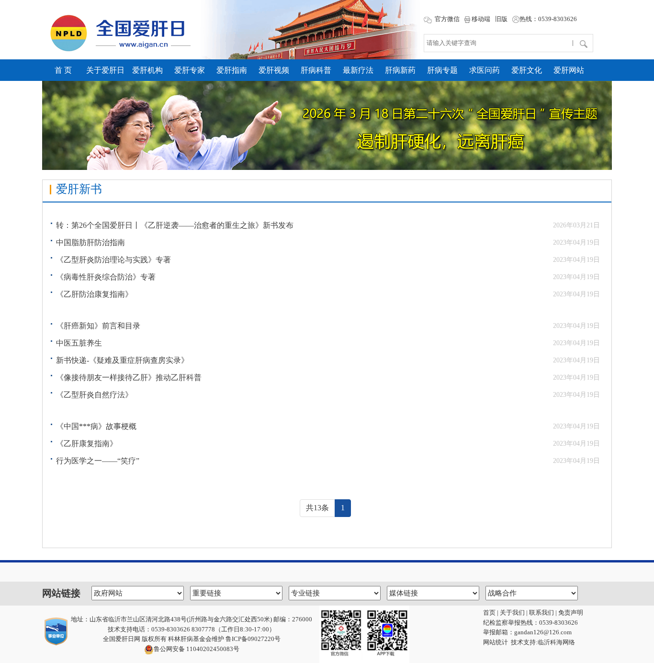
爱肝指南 (231, 70)
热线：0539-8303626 (548, 18)
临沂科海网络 (556, 642)
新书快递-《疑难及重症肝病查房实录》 (122, 360)
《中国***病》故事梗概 (96, 426)
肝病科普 (316, 70)
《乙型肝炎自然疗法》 (94, 395)
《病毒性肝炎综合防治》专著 (106, 277)
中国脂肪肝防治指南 (90, 242)
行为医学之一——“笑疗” (97, 461)
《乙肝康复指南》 (86, 443)
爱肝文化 (526, 70)
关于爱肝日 (105, 70)
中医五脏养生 (79, 343)
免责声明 (570, 612)
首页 (489, 612)
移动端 (480, 18)
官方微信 (446, 18)
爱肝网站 (568, 70)
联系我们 (541, 612)
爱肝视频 (274, 70)
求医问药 (484, 70)
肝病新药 (400, 70)
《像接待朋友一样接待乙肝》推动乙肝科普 (129, 377)
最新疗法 (358, 70)
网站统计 (495, 642)
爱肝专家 (189, 70)
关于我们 (512, 612)
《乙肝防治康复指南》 (94, 294)
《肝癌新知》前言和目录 (98, 326)
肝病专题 (442, 70)
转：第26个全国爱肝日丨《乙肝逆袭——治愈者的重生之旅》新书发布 (174, 225)
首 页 (63, 70)
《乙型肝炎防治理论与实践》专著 (113, 260)
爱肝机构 (147, 70)
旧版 (501, 18)
